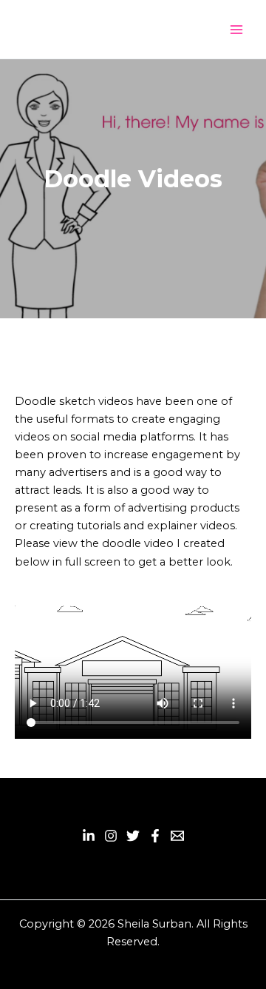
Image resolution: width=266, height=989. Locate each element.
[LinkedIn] (88, 835)
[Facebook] (155, 835)
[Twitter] (133, 835)
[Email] (177, 835)
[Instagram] (110, 835)
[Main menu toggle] (236, 29)
